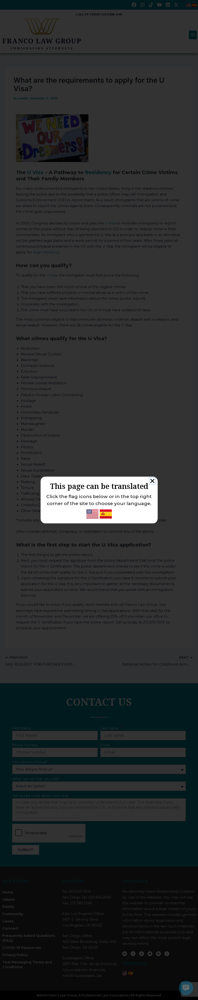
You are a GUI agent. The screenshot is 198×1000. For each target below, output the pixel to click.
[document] (99, 500)
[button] (152, 481)
